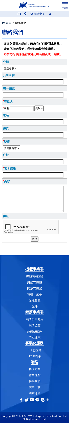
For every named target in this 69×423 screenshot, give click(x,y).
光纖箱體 (34, 300)
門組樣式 (34, 337)
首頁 (8, 22)
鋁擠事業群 (34, 312)
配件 (35, 306)
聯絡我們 (34, 381)
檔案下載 (34, 387)
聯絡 (34, 362)
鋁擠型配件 (34, 331)
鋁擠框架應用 (34, 319)
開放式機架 (34, 288)
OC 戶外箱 (35, 356)
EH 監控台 (34, 350)
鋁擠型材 (34, 325)
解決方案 (34, 369)
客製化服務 (34, 343)
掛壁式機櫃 (34, 282)
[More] (48, 400)
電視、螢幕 (34, 294)
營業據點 (34, 375)
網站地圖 (34, 393)
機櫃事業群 (34, 269)
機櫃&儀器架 (34, 276)
